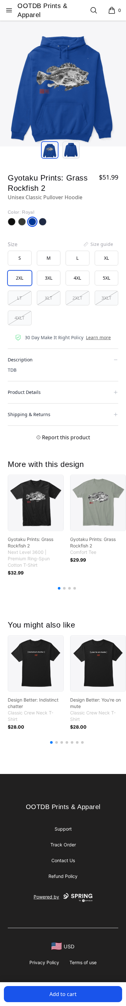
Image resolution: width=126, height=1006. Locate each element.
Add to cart (63, 994)
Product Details (24, 392)
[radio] (20, 258)
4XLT (20, 318)
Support (63, 829)
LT (19, 298)
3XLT (106, 298)
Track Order (63, 844)
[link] (35, 503)
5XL (106, 278)
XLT (48, 298)
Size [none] (12, 244)
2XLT (77, 298)
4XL (77, 278)
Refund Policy (63, 876)
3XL (48, 278)
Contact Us (63, 860)
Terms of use (83, 962)
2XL (19, 278)
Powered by (46, 896)
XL (106, 258)
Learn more (98, 337)
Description (20, 360)
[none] (98, 244)
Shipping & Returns (29, 414)
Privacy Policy (44, 962)
